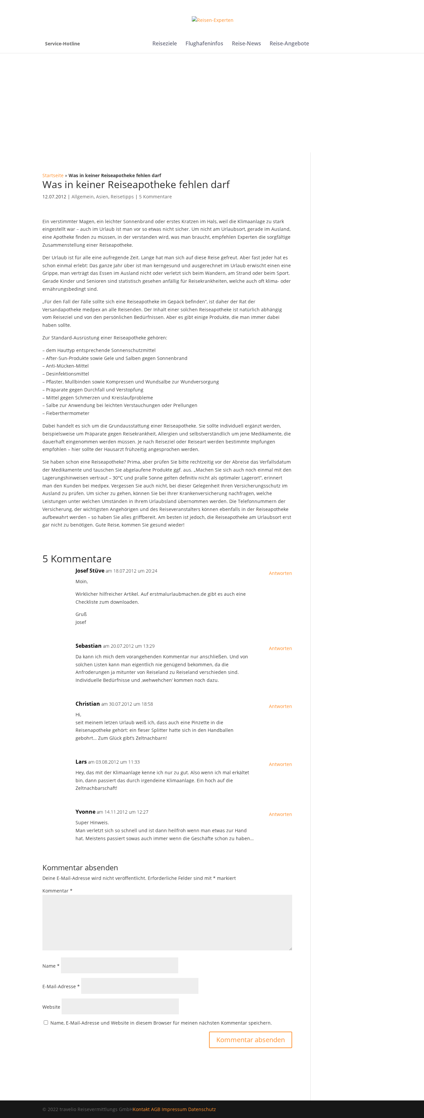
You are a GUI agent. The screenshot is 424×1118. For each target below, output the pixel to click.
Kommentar (57, 891)
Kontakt (141, 1109)
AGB (155, 1109)
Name (51, 966)
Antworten (280, 573)
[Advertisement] (212, 102)
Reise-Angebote (289, 44)
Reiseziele (164, 44)
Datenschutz (202, 1109)
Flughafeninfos (204, 44)
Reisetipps (122, 196)
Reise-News (246, 44)
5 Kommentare (155, 196)
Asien (102, 196)
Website (51, 1007)
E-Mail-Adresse (61, 986)
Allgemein (83, 196)
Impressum (174, 1109)
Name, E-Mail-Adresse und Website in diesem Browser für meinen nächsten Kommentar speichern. (161, 1023)
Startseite (53, 175)
